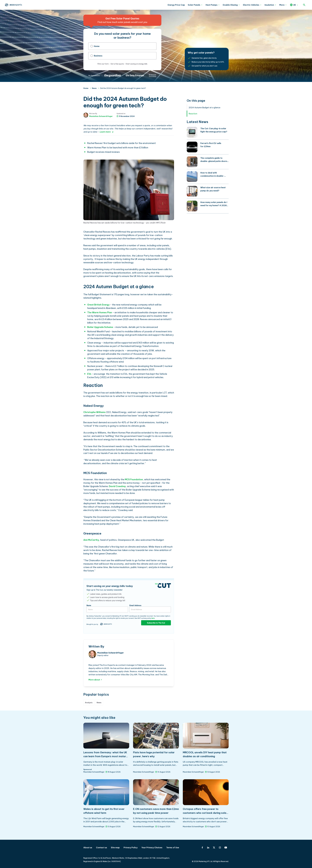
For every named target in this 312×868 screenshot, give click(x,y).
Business (98, 55)
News (94, 88)
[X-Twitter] (214, 847)
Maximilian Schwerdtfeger (101, 116)
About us (87, 847)
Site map (115, 847)
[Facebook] (202, 847)
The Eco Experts (13, 4)
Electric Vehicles (251, 5)
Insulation (269, 5)
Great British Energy (98, 304)
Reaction (193, 113)
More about (94, 679)
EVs (89, 374)
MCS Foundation (134, 479)
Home (96, 46)
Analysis (89, 702)
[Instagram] (220, 847)
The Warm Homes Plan (99, 312)
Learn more (105, 132)
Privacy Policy (130, 847)
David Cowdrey (117, 486)
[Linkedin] (208, 847)
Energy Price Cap (176, 5)
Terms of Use (172, 847)
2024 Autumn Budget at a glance (204, 107)
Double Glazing (230, 5)
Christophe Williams (94, 412)
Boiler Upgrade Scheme (100, 327)
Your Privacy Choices (151, 847)
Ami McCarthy (91, 540)
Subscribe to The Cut (156, 622)
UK (294, 5)
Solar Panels (194, 5)
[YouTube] (226, 847)
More (281, 5)
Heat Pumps (211, 5)
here (153, 618)
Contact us (101, 847)
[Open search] (304, 5)
